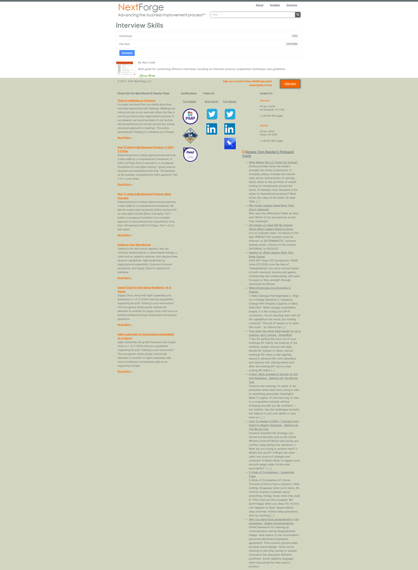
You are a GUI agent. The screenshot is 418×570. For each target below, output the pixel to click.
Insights (275, 5)
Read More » (125, 137)
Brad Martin (211, 101)
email (279, 116)
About (259, 5)
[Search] (297, 14)
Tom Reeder (189, 101)
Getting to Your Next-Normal (134, 244)
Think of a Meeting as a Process (136, 100)
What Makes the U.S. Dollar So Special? (273, 162)
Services (291, 5)
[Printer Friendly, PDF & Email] (147, 75)
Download (127, 52)
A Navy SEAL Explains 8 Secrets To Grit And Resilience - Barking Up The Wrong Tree (273, 378)
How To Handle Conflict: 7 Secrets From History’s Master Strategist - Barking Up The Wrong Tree (274, 425)
